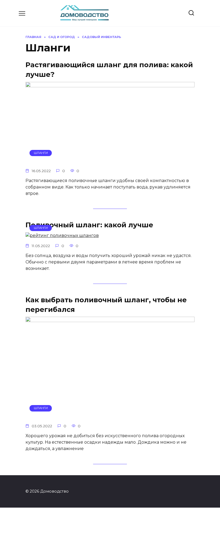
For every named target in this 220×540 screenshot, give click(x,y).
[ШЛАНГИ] (110, 160)
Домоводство (68, 11)
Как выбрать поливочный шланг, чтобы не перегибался (106, 304)
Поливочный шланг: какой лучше (89, 224)
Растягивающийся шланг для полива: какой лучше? (109, 69)
